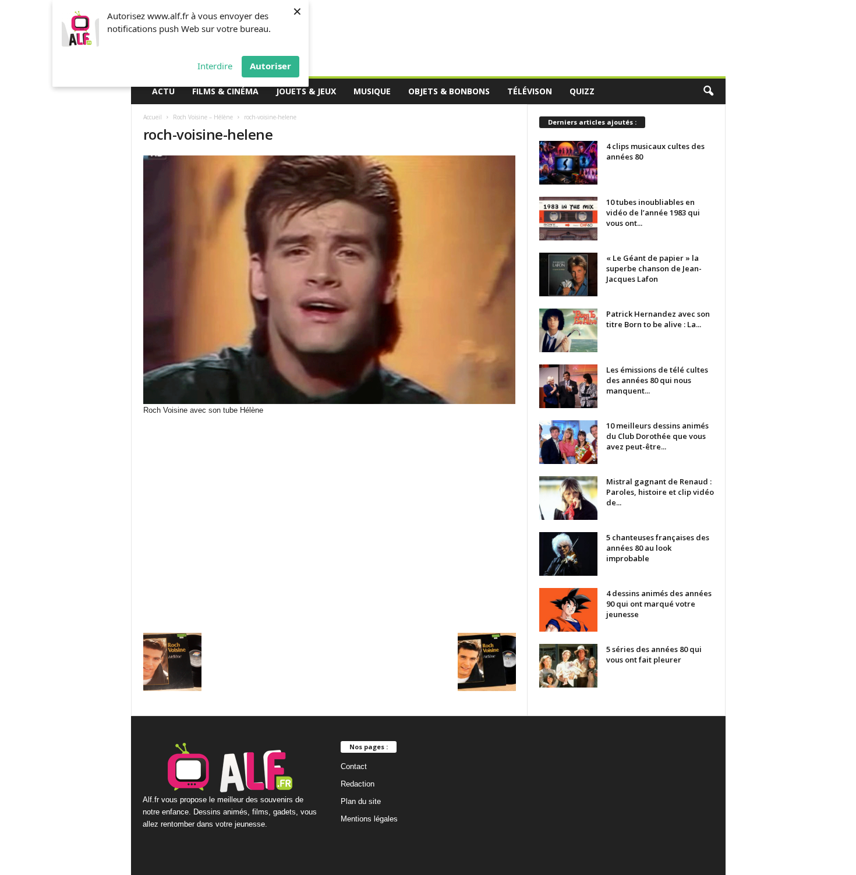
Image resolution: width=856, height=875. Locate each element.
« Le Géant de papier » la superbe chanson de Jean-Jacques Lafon (654, 268)
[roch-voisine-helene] (329, 279)
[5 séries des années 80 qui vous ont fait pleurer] (568, 666)
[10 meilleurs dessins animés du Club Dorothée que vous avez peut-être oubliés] (568, 442)
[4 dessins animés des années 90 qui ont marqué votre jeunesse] (568, 610)
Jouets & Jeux (306, 91)
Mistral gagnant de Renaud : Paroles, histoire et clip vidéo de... (660, 492)
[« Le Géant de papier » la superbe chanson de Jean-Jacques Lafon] (568, 274)
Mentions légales (369, 818)
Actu (163, 91)
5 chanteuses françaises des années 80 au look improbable (657, 548)
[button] (708, 91)
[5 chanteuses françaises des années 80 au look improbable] (568, 554)
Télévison (529, 91)
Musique (372, 91)
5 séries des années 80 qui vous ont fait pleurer (654, 654)
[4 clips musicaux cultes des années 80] (568, 163)
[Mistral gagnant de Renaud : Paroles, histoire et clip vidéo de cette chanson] (568, 498)
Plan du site (361, 801)
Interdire (214, 66)
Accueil (152, 117)
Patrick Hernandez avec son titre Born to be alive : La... (658, 319)
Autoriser (270, 66)
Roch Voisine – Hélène (203, 117)
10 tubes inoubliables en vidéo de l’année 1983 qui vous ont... (653, 212)
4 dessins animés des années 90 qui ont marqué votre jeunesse (659, 603)
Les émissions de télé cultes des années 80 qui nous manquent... (657, 380)
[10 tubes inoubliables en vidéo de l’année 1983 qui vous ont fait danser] (568, 218)
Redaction (357, 784)
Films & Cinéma (225, 91)
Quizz (582, 91)
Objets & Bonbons (449, 91)
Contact (354, 766)
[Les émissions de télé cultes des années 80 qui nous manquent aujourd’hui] (568, 386)
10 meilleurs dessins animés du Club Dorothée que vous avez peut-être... (657, 436)
